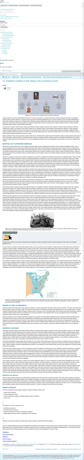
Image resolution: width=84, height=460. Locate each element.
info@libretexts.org (69, 458)
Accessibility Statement (45, 458)
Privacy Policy (27, 458)
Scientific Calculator (7, 42)
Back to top (5, 449)
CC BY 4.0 (48, 444)
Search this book (3, 22)
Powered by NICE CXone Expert (22, 455)
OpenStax (9, 87)
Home (8, 77)
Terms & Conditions (35, 458)
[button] (5, 51)
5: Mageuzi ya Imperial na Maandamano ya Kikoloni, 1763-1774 (60, 77)
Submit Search (4, 27)
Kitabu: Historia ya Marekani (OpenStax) (32, 77)
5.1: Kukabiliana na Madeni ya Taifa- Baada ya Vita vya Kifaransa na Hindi (23, 444)
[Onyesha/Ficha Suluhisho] (3, 416)
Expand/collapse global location (80, 77)
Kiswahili (17, 77)
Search (5, 74)
